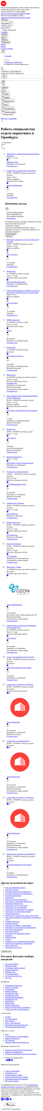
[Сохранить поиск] (3, 82)
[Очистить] (4, 76)
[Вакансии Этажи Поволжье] (24, 707)
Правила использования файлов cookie (15, 18)
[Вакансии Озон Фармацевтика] (24, 590)
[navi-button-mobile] (3, 51)
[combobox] (11, 71)
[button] (3, 45)
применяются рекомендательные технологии (19, 1086)
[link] (4, 39)
